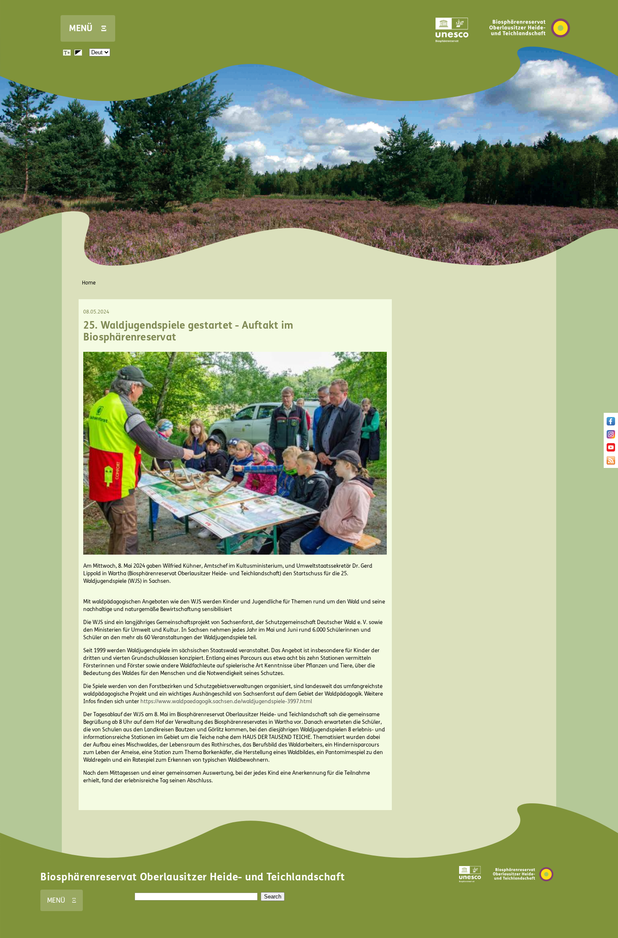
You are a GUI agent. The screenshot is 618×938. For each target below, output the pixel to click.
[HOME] (529, 50)
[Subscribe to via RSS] (611, 463)
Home (89, 283)
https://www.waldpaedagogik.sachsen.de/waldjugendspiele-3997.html (226, 701)
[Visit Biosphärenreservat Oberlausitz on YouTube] (611, 449)
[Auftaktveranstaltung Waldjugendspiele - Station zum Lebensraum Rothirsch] (235, 553)
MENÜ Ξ (88, 28)
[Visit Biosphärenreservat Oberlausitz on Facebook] (611, 423)
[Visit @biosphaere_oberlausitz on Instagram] (611, 436)
